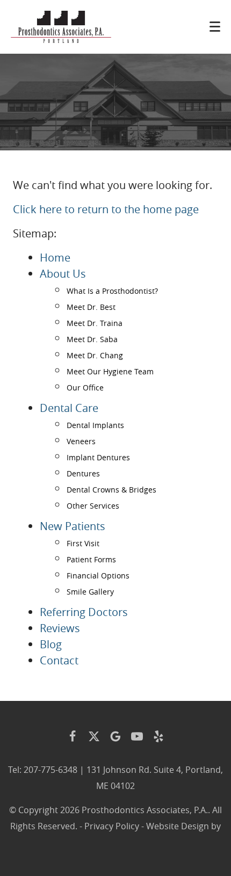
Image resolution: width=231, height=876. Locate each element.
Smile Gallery (90, 592)
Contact (59, 660)
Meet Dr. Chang (95, 355)
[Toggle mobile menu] (215, 26)
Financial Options (98, 575)
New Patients (72, 526)
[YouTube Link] (137, 736)
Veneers (81, 441)
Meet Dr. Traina (94, 323)
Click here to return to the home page (106, 209)
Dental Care (69, 408)
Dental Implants (95, 425)
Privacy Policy (111, 826)
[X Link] (94, 736)
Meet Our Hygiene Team (110, 371)
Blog (51, 644)
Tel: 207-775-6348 (42, 770)
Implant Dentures (98, 457)
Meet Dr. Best (91, 307)
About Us (63, 273)
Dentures (83, 473)
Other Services (93, 506)
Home (55, 257)
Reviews (60, 628)
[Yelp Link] (158, 736)
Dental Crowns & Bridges (111, 489)
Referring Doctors (84, 612)
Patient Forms (91, 559)
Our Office (85, 387)
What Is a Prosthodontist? (112, 291)
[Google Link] (115, 736)
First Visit (83, 543)
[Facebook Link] (72, 736)
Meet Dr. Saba (92, 339)
